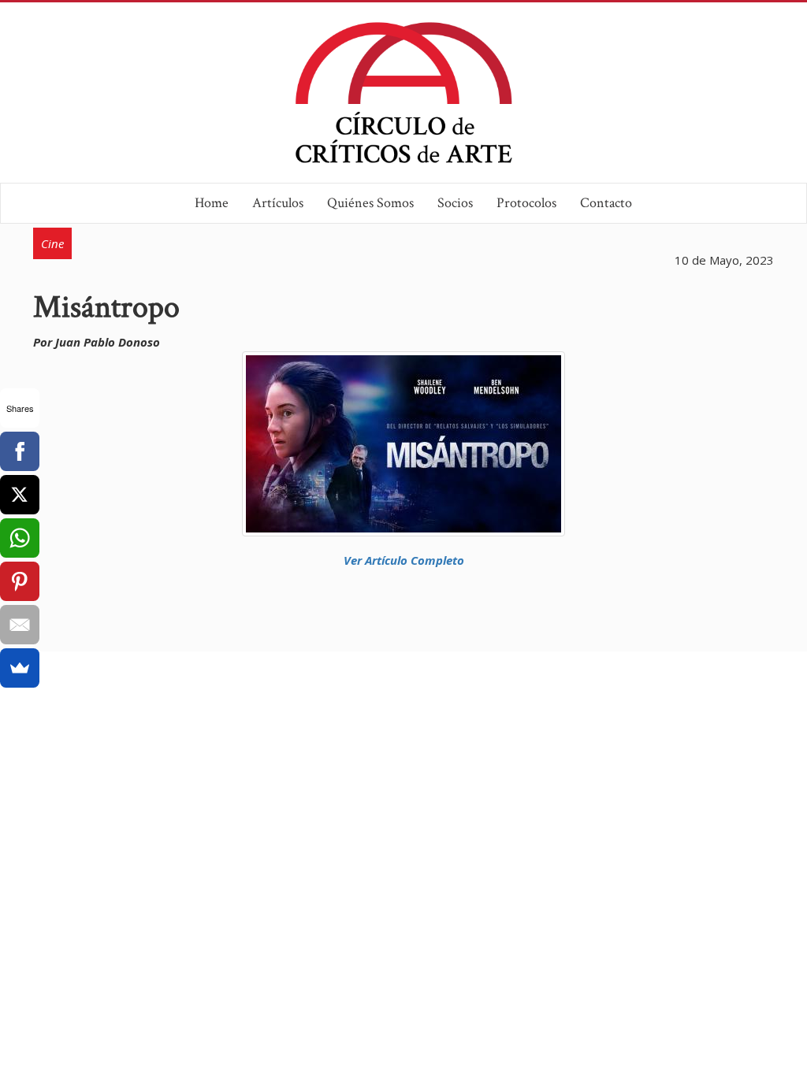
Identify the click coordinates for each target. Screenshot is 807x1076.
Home (212, 203)
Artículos (277, 203)
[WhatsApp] (19, 538)
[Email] (19, 624)
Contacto (606, 203)
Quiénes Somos (370, 203)
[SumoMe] (19, 668)
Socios (455, 203)
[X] (19, 494)
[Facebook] (19, 451)
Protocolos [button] (526, 203)
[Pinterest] (19, 581)
